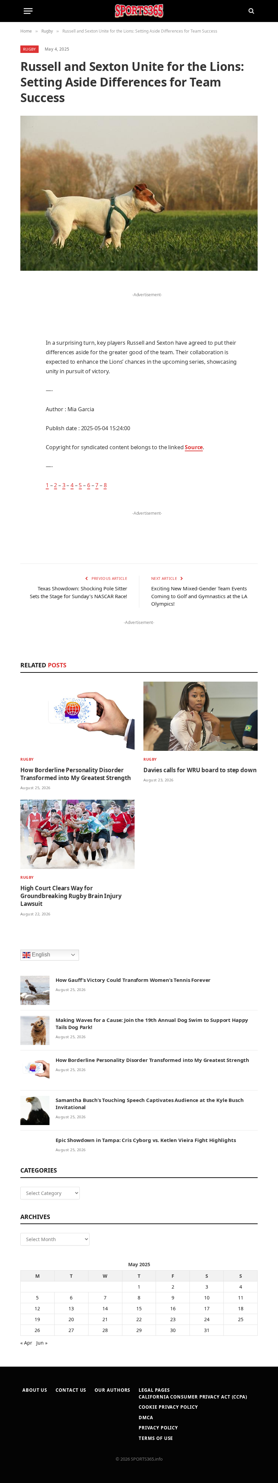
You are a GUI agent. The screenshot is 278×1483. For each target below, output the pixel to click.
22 (139, 1319)
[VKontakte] (27, 425)
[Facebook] (27, 304)
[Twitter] (27, 321)
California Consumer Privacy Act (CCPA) (193, 1397)
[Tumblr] (27, 390)
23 (173, 1319)
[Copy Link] (27, 477)
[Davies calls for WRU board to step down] (200, 716)
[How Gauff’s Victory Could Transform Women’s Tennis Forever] (34, 990)
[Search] (250, 11)
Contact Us (71, 1390)
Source (194, 447)
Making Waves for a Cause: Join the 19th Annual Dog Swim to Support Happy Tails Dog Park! (152, 1023)
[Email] (27, 373)
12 (37, 1308)
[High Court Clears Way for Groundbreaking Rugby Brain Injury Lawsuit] (77, 834)
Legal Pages (154, 1390)
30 (173, 1330)
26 (37, 1330)
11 (240, 1297)
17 (207, 1308)
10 (207, 1297)
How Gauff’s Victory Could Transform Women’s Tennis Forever (133, 979)
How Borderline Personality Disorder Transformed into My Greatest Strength (75, 774)
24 (207, 1319)
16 (173, 1308)
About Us (34, 1390)
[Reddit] (27, 408)
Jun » (41, 1342)
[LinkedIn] (27, 338)
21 (105, 1319)
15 (139, 1308)
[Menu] (28, 11)
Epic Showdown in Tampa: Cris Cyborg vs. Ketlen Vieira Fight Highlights (146, 1140)
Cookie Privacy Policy (168, 1407)
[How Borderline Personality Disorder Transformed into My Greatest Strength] (77, 716)
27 (71, 1330)
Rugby (29, 49)
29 (139, 1330)
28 (105, 1330)
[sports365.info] (139, 11)
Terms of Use (156, 1438)
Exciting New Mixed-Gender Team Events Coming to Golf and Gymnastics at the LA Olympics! (199, 596)
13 (71, 1308)
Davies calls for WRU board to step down (199, 770)
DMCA (146, 1417)
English (40, 954)
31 (207, 1330)
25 (240, 1319)
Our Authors (112, 1390)
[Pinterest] (27, 356)
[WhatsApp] (27, 460)
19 (37, 1319)
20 (71, 1319)
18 (240, 1308)
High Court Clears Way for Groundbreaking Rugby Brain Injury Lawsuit (70, 896)
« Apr (26, 1342)
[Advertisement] (147, 309)
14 (105, 1308)
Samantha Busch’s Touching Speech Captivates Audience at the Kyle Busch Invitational (150, 1103)
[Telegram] (27, 442)
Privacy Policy (158, 1428)
